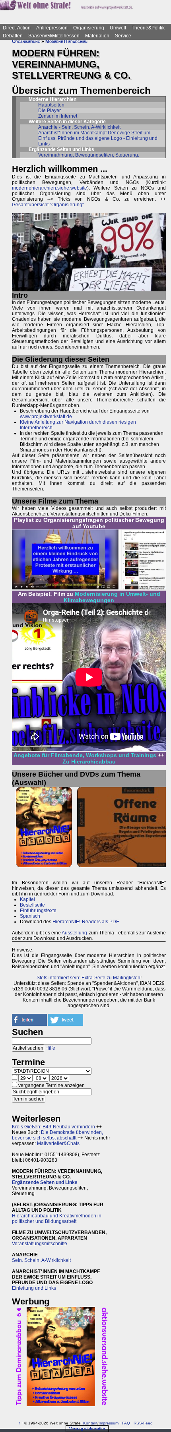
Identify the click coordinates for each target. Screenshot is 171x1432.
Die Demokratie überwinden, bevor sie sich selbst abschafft (57, 1135)
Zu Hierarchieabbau (89, 761)
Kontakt (90, 1423)
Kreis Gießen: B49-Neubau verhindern (53, 1127)
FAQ (126, 1423)
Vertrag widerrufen (87, 1428)
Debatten (13, 36)
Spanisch (30, 916)
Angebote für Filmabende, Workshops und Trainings (85, 755)
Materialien (97, 36)
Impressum (109, 1423)
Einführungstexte (38, 910)
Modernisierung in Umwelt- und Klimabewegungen (112, 597)
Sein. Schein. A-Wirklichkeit (41, 1260)
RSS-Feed (143, 1423)
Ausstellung (74, 933)
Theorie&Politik (148, 28)
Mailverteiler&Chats (58, 1143)
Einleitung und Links (34, 1288)
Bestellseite (32, 905)
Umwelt (118, 28)
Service (123, 36)
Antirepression (52, 28)
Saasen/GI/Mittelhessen (54, 36)
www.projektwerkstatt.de (46, 416)
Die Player (49, 110)
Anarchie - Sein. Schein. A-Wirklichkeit (79, 127)
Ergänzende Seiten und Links (45, 1182)
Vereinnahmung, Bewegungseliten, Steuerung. (88, 155)
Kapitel (27, 899)
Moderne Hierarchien (66, 41)
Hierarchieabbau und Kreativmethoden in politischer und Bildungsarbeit (56, 1218)
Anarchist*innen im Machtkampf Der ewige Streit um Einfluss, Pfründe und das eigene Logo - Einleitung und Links (97, 138)
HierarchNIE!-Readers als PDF (85, 921)
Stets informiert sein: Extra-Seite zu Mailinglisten (88, 978)
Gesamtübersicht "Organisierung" (48, 204)
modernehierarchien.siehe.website (49, 188)
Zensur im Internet (57, 116)
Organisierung (88, 28)
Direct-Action (17, 28)
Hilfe (50, 1048)
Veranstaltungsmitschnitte (39, 1243)
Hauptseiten (51, 105)
